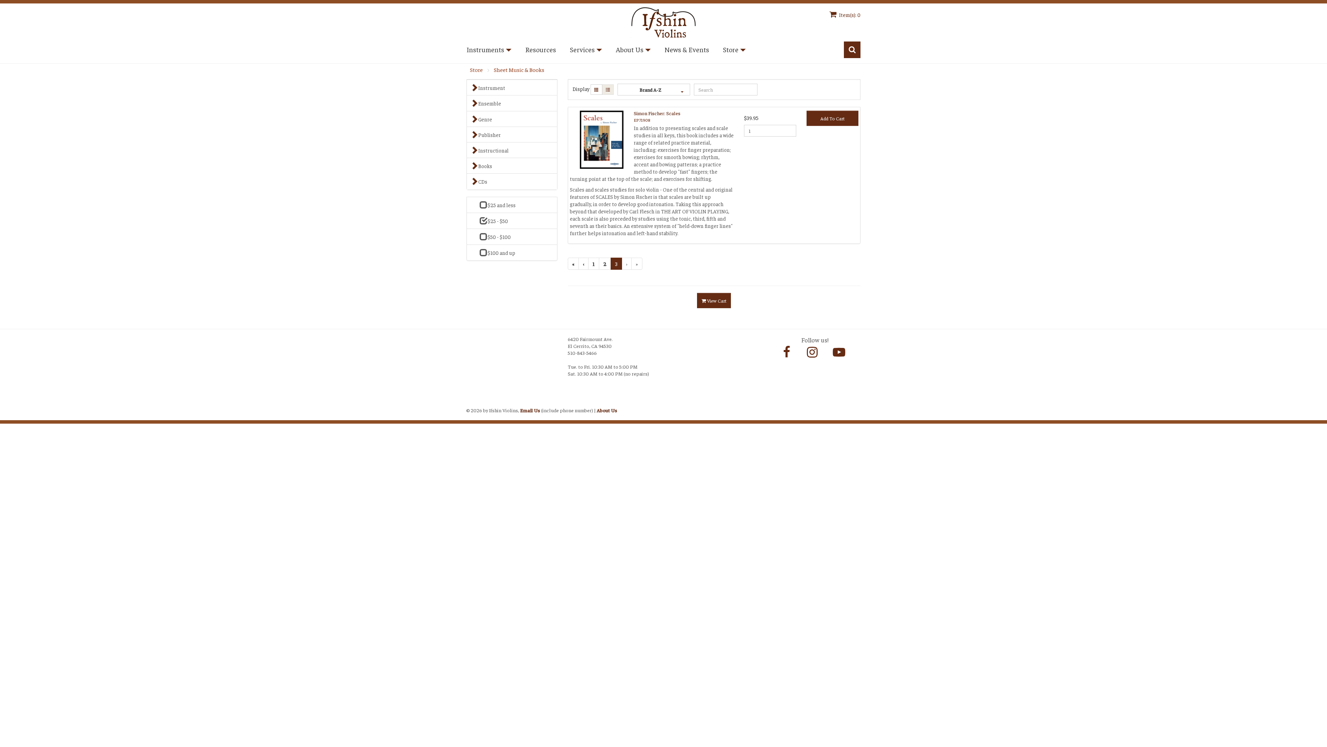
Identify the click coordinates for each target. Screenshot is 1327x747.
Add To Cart (832, 118)
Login (474, 401)
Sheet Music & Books (519, 69)
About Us (607, 410)
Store (476, 69)
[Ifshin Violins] (663, 21)
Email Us (530, 410)
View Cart (716, 300)
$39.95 (751, 117)
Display (581, 88)
